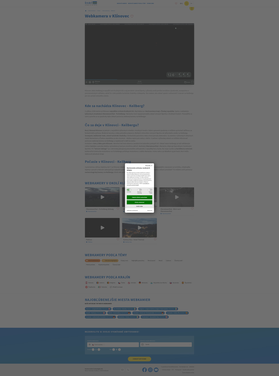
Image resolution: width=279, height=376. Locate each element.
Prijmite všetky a (139, 197)
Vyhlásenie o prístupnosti (132, 210)
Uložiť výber (139, 206)
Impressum (149, 210)
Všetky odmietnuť (139, 202)
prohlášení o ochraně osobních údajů (138, 184)
